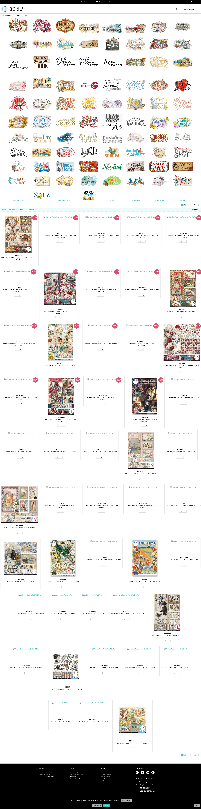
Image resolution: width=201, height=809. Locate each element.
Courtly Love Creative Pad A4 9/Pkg (140, 473)
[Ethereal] (88, 103)
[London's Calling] (112, 138)
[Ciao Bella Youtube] (147, 772)
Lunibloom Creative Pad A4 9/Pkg (30, 613)
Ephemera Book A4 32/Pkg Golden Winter (60, 365)
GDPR (103, 778)
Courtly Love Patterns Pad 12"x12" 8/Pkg (59, 451)
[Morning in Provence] (112, 103)
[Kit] (88, 85)
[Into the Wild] (18, 121)
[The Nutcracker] (159, 85)
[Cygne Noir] (18, 152)
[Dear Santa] (88, 121)
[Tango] (112, 200)
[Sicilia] (41, 194)
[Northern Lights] (182, 180)
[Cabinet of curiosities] (135, 62)
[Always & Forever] (182, 103)
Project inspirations (47, 776)
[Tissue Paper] (112, 62)
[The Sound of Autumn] (88, 166)
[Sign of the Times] (18, 180)
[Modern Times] (18, 200)
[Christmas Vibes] (159, 137)
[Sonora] (112, 152)
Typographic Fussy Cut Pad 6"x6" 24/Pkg (66, 689)
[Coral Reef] (65, 103)
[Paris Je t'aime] (182, 85)
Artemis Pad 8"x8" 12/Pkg (61, 721)
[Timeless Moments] (18, 86)
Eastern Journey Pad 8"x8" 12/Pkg (20, 581)
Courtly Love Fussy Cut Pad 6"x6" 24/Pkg (100, 451)
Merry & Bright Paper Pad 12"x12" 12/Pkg (142, 289)
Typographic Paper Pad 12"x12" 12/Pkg (26, 667)
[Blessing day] (159, 62)
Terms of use (106, 772)
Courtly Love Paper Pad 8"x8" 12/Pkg (180, 451)
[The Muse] (135, 200)
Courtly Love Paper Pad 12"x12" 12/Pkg (19, 527)
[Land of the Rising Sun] (18, 103)
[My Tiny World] (41, 137)
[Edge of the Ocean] (112, 28)
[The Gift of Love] (18, 166)
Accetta (106, 805)
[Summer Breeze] (182, 122)
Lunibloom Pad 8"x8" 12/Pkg (92, 613)
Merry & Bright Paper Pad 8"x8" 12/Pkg (101, 343)
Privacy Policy (126, 800)
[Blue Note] (135, 180)
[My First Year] (112, 180)
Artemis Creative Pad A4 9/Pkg (63, 613)
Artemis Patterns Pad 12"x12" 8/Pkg (177, 667)
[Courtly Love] (159, 26)
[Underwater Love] (135, 152)
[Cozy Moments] (182, 137)
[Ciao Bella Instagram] (137, 772)
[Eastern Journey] (18, 44)
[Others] (182, 200)
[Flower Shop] (41, 103)
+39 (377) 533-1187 (143, 788)
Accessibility (75, 778)
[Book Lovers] (88, 43)
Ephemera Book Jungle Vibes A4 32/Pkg (62, 581)
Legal (103, 780)
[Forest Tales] (182, 43)
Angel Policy (106, 774)
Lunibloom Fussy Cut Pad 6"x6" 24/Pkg (93, 721)
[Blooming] (18, 137)
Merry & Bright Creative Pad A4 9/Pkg (182, 311)
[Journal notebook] (112, 85)
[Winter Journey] (41, 121)
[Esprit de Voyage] (65, 86)
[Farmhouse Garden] (135, 121)
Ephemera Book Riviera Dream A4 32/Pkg (104, 559)
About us (42, 772)
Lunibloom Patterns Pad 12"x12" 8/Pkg (140, 667)
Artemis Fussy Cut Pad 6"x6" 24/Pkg (132, 743)
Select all (195, 210)
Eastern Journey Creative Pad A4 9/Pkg (184, 505)
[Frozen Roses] (65, 152)
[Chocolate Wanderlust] (65, 25)
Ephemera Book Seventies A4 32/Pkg (21, 451)
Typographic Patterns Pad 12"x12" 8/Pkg (126, 613)
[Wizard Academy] (135, 103)
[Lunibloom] (65, 43)
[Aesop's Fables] (65, 180)
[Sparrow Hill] (159, 200)
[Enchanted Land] (159, 122)
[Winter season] (135, 43)
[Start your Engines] (88, 195)
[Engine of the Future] (41, 152)
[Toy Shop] (159, 43)
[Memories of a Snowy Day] (182, 152)
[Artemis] (41, 43)
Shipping (73, 776)
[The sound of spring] (135, 28)
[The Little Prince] (159, 152)
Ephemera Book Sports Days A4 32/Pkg (144, 581)
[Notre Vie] (41, 180)
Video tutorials (45, 774)
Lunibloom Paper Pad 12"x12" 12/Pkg (184, 559)
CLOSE (197, 805)
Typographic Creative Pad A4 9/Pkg (167, 635)
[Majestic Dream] (41, 83)
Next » (196, 205)
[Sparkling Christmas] (65, 121)
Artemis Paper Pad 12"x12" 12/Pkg (104, 667)
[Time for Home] (65, 166)
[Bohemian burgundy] (41, 25)
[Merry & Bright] (18, 25)
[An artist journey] (112, 43)
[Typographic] (182, 26)
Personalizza (97, 805)
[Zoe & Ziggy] (41, 166)
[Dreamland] (135, 137)
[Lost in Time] (88, 28)
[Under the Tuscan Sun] (65, 200)
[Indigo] (65, 137)
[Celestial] (182, 62)
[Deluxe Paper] (65, 62)
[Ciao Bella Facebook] (142, 772)
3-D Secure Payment (77, 774)
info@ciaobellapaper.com (145, 782)
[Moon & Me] (159, 180)
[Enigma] (88, 152)
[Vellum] (88, 62)
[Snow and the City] (159, 166)
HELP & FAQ (74, 772)
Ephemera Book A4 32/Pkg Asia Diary (184, 397)
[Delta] (88, 180)
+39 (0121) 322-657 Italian (145, 791)
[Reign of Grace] (88, 137)
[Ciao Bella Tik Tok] (153, 772)
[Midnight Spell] (159, 103)
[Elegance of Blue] (135, 85)
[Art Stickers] (18, 65)
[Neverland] (112, 166)
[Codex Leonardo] (182, 166)
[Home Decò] (112, 121)
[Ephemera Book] (41, 62)
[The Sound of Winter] (135, 166)
